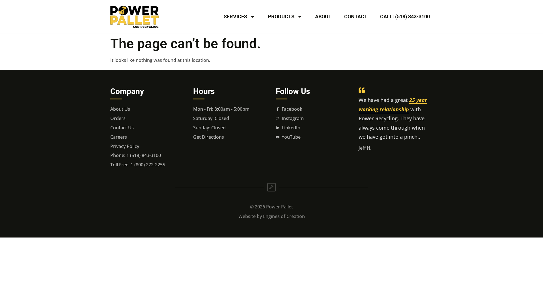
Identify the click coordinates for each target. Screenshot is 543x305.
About (323, 16)
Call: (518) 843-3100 (405, 16)
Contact (355, 16)
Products (281, 16)
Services (235, 16)
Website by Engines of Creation (271, 216)
